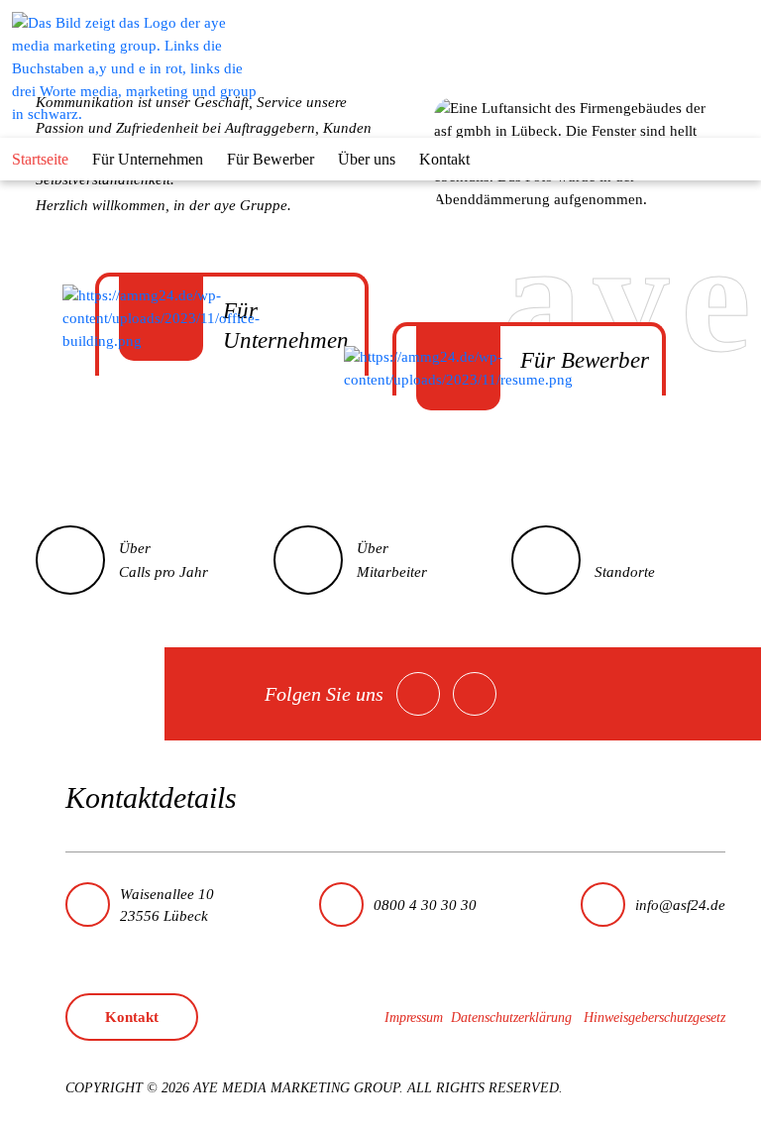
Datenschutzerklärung (511, 1017)
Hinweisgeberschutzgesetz (654, 1017)
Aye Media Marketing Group (296, 1087)
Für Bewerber (270, 159)
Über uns (366, 159)
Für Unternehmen (147, 159)
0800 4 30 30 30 (425, 905)
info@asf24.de (680, 905)
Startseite (40, 159)
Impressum (413, 1017)
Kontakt (444, 159)
